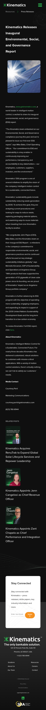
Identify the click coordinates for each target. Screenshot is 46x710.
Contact (35, 670)
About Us (11, 666)
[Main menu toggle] (40, 5)
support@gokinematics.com (23, 693)
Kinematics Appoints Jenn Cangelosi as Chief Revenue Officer (23, 495)
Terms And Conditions (23, 688)
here (12, 329)
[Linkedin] (23, 698)
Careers (35, 666)
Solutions (11, 662)
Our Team (11, 670)
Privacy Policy (23, 684)
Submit (30, 615)
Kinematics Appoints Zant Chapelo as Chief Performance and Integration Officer (23, 535)
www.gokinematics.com (25, 106)
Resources (10, 11)
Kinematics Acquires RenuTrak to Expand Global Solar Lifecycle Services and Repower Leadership (23, 454)
